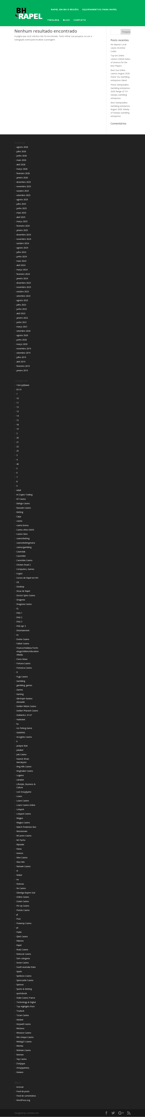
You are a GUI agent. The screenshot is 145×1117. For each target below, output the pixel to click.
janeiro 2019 (22, 370)
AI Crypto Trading (24, 494)
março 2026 (21, 169)
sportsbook (21, 993)
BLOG (66, 20)
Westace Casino (23, 1032)
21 (17, 442)
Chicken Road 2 (23, 564)
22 (17, 446)
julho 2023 (21, 304)
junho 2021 (21, 322)
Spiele (19, 971)
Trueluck (20, 1010)
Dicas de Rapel (23, 591)
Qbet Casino (22, 936)
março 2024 (21, 269)
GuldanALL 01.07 (24, 715)
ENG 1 (19, 613)
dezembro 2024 (23, 234)
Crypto (19, 573)
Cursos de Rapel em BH (27, 577)
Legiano (20, 775)
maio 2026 (21, 160)
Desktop (20, 586)
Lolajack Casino (23, 813)
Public (19, 932)
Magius (19, 818)
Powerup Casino (23, 923)
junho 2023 (21, 309)
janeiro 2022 (22, 317)
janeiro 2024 (22, 278)
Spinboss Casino (23, 975)
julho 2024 (21, 252)
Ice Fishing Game (24, 728)
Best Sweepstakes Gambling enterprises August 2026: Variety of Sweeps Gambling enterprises (120, 109)
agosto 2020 (22, 335)
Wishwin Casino (23, 1050)
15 (17, 420)
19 (17, 429)
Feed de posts (22, 1091)
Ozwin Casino (22, 901)
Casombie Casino (24, 560)
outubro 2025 (22, 190)
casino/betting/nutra (25, 542)
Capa (18, 516)
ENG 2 (19, 617)
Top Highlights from (25, 1006)
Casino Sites (22, 534)
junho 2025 (21, 208)
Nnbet (19, 875)
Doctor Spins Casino (25, 595)
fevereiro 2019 (23, 366)
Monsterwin (21, 831)
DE (17, 582)
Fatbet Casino (22, 643)
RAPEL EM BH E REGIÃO (65, 10)
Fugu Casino (22, 676)
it (17, 741)
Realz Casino (22, 949)
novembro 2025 (23, 186)
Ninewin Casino (23, 866)
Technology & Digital (26, 1002)
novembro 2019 (23, 348)
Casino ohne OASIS (25, 529)
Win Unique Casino (25, 1037)
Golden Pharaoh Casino (27, 710)
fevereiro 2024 (23, 274)
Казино (19, 1072)
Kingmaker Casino (24, 771)
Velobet (19, 1019)
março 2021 (21, 326)
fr (17, 672)
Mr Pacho (20, 840)
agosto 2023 (22, 300)
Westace (20, 1028)
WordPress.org (23, 1100)
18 (17, 424)
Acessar (20, 1087)
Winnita (19, 1045)
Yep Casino (21, 1059)
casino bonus (22, 525)
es (17, 634)
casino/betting (22, 538)
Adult (18, 490)
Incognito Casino (24, 737)
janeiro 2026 (22, 177)
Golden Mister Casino (26, 706)
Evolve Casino (22, 639)
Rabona (20, 940)
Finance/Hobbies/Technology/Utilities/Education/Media (27, 651)
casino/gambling (23, 547)
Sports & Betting (24, 989)
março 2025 (21, 221)
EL (17, 608)
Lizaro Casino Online (25, 805)
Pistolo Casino (23, 910)
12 (17, 407)
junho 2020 (21, 339)
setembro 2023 (23, 296)
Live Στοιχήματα (23, 791)
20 (17, 437)
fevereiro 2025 (23, 225)
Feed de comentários (26, 1095)
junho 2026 (21, 155)
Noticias (20, 883)
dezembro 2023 (23, 282)
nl (17, 870)
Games (19, 689)
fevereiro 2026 (23, 173)
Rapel (19, 945)
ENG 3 (19, 621)
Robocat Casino (23, 954)
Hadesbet (20, 719)
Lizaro (19, 796)
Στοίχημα (20, 1063)
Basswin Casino (23, 507)
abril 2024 (20, 265)
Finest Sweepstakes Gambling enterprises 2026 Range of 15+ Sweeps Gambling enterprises (120, 91)
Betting (19, 512)
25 (17, 450)
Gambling (20, 681)
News (19, 848)
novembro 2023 (23, 287)
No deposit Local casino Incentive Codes (118, 48)
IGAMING (20, 732)
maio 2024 (21, 261)
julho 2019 (21, 357)
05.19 (18, 389)
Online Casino (22, 897)
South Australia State (26, 967)
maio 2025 (21, 212)
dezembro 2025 (23, 182)
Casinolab (20, 551)
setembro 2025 (23, 195)
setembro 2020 (23, 331)
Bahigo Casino (23, 503)
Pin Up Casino (22, 905)
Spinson (20, 984)
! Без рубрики (22, 385)
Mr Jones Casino (23, 835)
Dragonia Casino (24, 604)
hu (17, 723)
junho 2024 (21, 256)
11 (17, 402)
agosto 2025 (22, 199)
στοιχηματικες (22, 1067)
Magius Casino (23, 822)
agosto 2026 (22, 147)
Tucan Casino (22, 1015)
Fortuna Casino (23, 663)
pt (17, 927)
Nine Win (20, 862)
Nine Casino (21, 857)
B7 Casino (21, 499)
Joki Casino (21, 754)
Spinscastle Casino (24, 980)
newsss (19, 853)
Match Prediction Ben (26, 827)
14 (17, 415)
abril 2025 (20, 217)
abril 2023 (20, 313)
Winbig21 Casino (24, 1041)
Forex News (21, 659)
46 (17, 464)
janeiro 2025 (22, 230)
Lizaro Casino (22, 800)
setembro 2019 (23, 352)
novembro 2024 (23, 239)
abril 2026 (20, 164)
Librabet (20, 779)
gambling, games (24, 685)
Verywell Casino (23, 1024)
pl (17, 914)
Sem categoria (23, 958)
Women (20, 1054)
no (17, 879)
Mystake (20, 844)
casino (19, 521)
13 (17, 411)
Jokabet (19, 750)
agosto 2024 (22, 247)
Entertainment (22, 630)
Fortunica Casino (24, 667)
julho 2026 (21, 151)
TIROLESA (53, 20)
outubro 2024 (22, 243)
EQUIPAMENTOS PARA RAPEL (99, 10)
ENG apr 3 (21, 626)
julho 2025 (21, 204)
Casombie (21, 556)
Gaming (20, 694)
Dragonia (20, 599)
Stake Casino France (25, 997)
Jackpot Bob (22, 745)
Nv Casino (21, 888)
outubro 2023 (22, 291)
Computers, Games (25, 569)
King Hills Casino (23, 766)
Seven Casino (22, 962)
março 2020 (21, 344)
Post (18, 918)
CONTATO (79, 20)
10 (17, 398)
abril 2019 (20, 361)
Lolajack (20, 809)
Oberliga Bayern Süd (25, 892)
